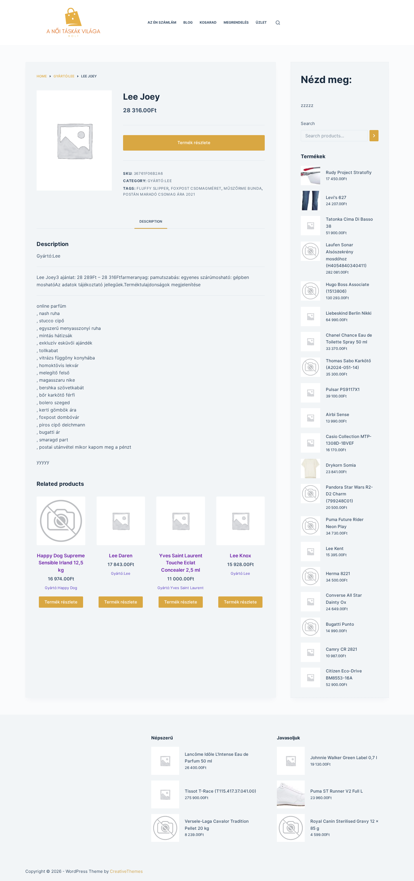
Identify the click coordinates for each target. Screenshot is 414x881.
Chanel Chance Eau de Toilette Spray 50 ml (349, 338)
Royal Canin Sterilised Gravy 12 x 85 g (344, 825)
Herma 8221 (338, 573)
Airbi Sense (337, 414)
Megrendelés (236, 22)
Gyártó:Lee (160, 180)
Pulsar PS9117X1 (343, 389)
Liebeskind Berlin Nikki (348, 313)
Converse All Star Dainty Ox (344, 598)
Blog (188, 22)
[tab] (150, 221)
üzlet (261, 22)
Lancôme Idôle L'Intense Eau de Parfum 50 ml (216, 758)
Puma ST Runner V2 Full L (336, 791)
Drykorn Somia (341, 465)
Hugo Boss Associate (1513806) (347, 288)
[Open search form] (278, 23)
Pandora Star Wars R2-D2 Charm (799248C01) (349, 494)
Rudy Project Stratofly (349, 172)
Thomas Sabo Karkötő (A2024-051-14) (348, 364)
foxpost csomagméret (196, 188)
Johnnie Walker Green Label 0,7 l (343, 757)
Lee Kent (335, 548)
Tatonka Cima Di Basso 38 (349, 222)
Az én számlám (162, 22)
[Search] (374, 135)
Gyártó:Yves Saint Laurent (180, 587)
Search (308, 123)
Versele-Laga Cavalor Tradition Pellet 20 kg (217, 825)
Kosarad (208, 22)
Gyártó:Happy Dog (61, 587)
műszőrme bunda (243, 188)
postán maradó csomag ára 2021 (159, 194)
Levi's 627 (336, 197)
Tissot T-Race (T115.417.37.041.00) (220, 791)
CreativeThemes (126, 871)
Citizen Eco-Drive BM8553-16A (344, 674)
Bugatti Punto (340, 624)
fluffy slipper (152, 188)
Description (150, 221)
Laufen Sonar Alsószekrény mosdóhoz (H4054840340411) (346, 255)
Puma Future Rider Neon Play (345, 523)
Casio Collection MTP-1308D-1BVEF (348, 440)
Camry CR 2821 (341, 649)
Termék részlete (193, 142)
